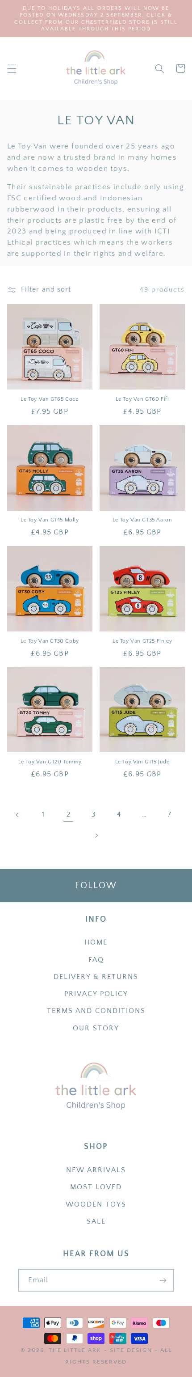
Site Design (131, 1350)
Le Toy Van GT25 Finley (142, 641)
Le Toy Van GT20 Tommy (50, 762)
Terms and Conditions (96, 1011)
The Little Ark (75, 1350)
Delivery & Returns (96, 977)
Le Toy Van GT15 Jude (142, 762)
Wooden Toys (96, 1204)
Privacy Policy (96, 994)
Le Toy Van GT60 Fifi (142, 399)
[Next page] (96, 835)
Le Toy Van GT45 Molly (50, 520)
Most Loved (96, 1187)
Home (96, 942)
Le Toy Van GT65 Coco (50, 399)
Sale (96, 1221)
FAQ (96, 960)
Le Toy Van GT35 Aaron (142, 520)
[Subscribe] (163, 1280)
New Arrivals (96, 1170)
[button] (11, 68)
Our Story (96, 1028)
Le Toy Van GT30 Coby (50, 641)
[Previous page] (18, 815)
